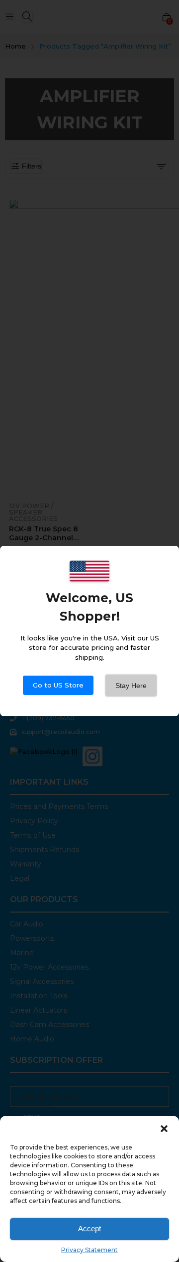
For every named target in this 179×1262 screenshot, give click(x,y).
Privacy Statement (89, 1250)
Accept (89, 1228)
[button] (164, 1128)
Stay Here (131, 685)
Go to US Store (58, 685)
